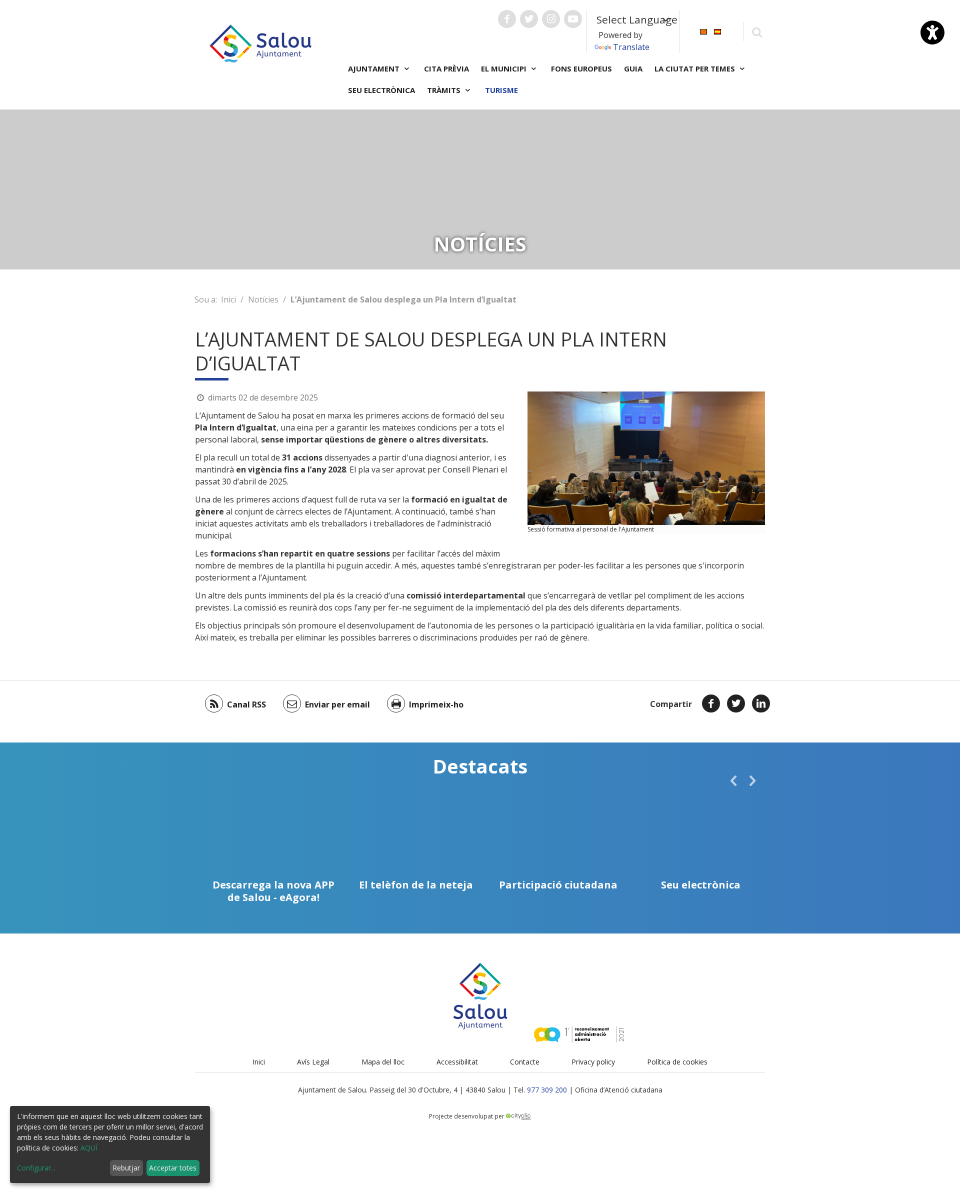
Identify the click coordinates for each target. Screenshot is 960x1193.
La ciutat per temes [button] (695, 69)
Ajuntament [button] (375, 69)
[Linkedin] (761, 703)
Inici (228, 299)
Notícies (263, 299)
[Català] (703, 31)
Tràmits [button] (444, 90)
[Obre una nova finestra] (507, 19)
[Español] (717, 31)
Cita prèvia (446, 69)
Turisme (501, 90)
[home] (260, 42)
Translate (631, 47)
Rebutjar (126, 1167)
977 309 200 (547, 1089)
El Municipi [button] (504, 69)
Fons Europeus (581, 69)
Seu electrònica (381, 90)
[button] (733, 781)
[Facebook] (711, 703)
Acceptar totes (172, 1167)
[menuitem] (704, 31)
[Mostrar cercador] (756, 32)
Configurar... (36, 1167)
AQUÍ (89, 1147)
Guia (633, 69)
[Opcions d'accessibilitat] (932, 32)
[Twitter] (736, 703)
